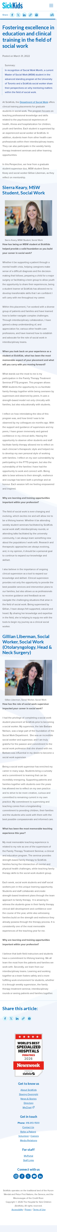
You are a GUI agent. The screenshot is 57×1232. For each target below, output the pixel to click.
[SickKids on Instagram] (16, 1176)
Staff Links (28, 1160)
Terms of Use (39, 1209)
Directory (28, 1103)
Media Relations (28, 1140)
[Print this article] (36, 15)
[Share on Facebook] (12, 15)
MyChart (27, 1107)
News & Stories (28, 1098)
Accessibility (17, 1209)
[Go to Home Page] (12, 5)
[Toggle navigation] (51, 5)
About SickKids (29, 1089)
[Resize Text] (52, 15)
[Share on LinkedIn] (24, 15)
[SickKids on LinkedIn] (40, 1176)
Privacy (28, 1209)
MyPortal (28, 1155)
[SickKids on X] (28, 1176)
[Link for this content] (30, 15)
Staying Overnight (28, 1094)
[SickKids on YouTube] (34, 1176)
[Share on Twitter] (18, 15)
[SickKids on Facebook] (22, 1176)
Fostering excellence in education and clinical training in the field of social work (28, 36)
